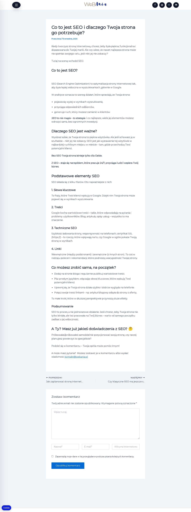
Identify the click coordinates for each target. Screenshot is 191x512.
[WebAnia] (95, 4)
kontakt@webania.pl (76, 357)
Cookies (6, 508)
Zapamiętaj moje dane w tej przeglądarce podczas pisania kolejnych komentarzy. (94, 456)
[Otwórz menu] (16, 5)
